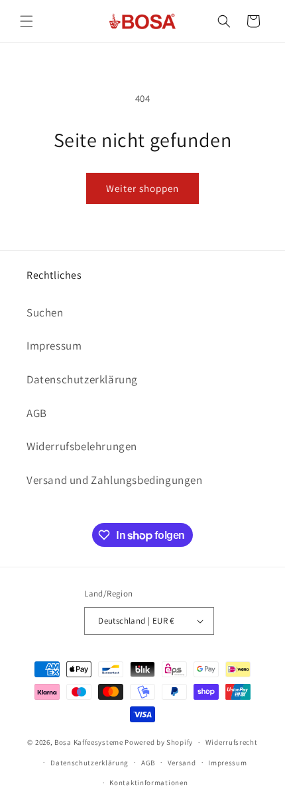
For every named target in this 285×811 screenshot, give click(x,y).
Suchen (45, 312)
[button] (26, 21)
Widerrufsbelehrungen (82, 446)
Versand (182, 762)
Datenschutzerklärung (82, 379)
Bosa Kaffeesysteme (88, 742)
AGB (37, 413)
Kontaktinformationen (148, 782)
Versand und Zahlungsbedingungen (115, 480)
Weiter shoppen (142, 188)
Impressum (54, 345)
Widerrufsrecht (231, 742)
